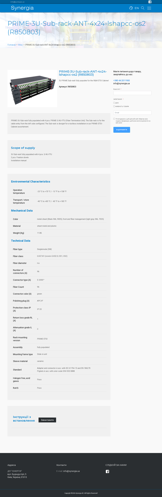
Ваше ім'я (116, 89)
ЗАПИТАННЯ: (117, 99)
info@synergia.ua (17, 2)
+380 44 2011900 (121, 80)
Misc (20, 45)
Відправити (121, 130)
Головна (11, 45)
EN (137, 8)
